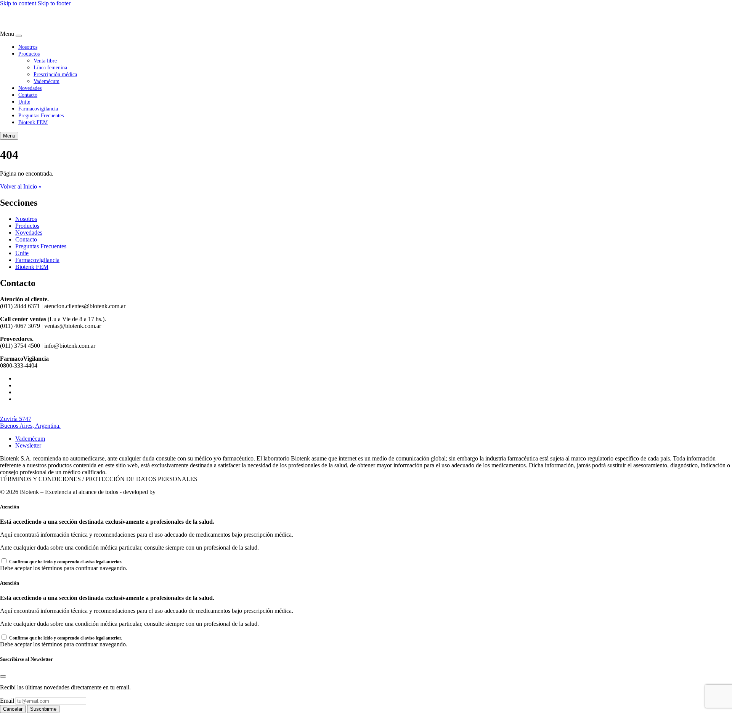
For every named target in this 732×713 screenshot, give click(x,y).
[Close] (19, 36)
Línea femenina (50, 67)
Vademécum (46, 81)
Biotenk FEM (33, 122)
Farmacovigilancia (38, 109)
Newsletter (28, 445)
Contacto (27, 95)
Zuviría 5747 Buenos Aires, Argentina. (30, 422)
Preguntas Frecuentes (41, 115)
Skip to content (18, 3)
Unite (24, 102)
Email (7, 700)
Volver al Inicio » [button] (21, 186)
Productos (29, 54)
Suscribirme (43, 709)
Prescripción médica (55, 74)
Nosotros (27, 47)
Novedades (30, 88)
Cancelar (12, 709)
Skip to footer (54, 3)
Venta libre (45, 61)
